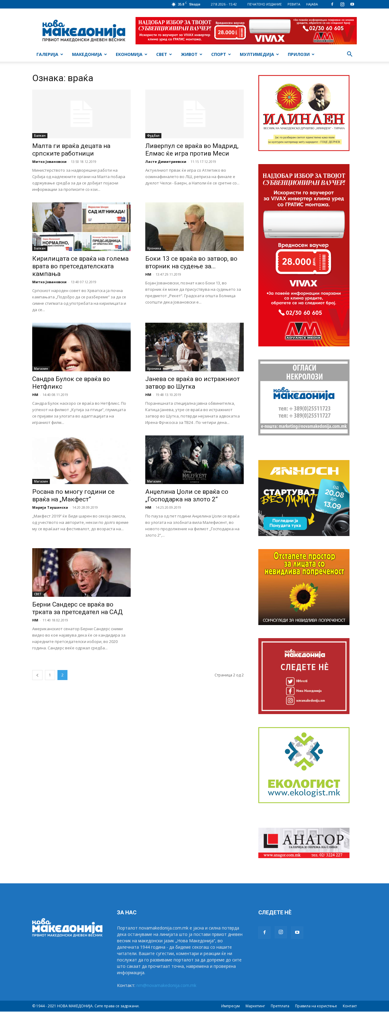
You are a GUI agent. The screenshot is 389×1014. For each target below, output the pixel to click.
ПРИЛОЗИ (299, 54)
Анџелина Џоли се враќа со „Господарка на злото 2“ (186, 495)
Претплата (280, 1006)
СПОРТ (218, 54)
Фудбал (153, 135)
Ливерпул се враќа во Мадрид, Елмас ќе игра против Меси (192, 149)
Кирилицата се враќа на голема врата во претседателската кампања (80, 266)
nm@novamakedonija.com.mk (166, 985)
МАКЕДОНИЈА (87, 54)
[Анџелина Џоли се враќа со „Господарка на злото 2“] (194, 459)
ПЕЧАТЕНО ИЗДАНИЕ (264, 4)
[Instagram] (342, 4)
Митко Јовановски (49, 161)
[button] (349, 55)
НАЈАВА (312, 4)
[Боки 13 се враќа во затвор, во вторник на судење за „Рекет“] (194, 226)
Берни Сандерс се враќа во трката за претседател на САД (77, 608)
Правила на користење (316, 1006)
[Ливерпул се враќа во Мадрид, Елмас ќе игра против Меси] (194, 114)
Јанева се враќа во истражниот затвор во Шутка (192, 382)
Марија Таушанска (50, 507)
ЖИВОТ (189, 54)
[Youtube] (352, 4)
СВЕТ (161, 54)
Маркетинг (255, 1006)
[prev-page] (37, 675)
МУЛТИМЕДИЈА (257, 54)
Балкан (40, 135)
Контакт (350, 1006)
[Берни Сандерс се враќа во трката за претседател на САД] (81, 572)
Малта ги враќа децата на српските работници (71, 149)
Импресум (230, 1006)
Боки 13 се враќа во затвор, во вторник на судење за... (191, 262)
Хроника (154, 248)
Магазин (41, 368)
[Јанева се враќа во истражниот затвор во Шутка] (194, 347)
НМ (148, 274)
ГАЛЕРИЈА (47, 54)
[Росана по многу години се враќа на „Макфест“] (81, 459)
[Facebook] (332, 4)
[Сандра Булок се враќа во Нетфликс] (81, 347)
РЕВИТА (293, 4)
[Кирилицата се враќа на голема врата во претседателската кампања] (81, 226)
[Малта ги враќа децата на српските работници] (81, 114)
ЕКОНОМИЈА (129, 54)
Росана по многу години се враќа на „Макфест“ (73, 495)
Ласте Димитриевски (165, 161)
